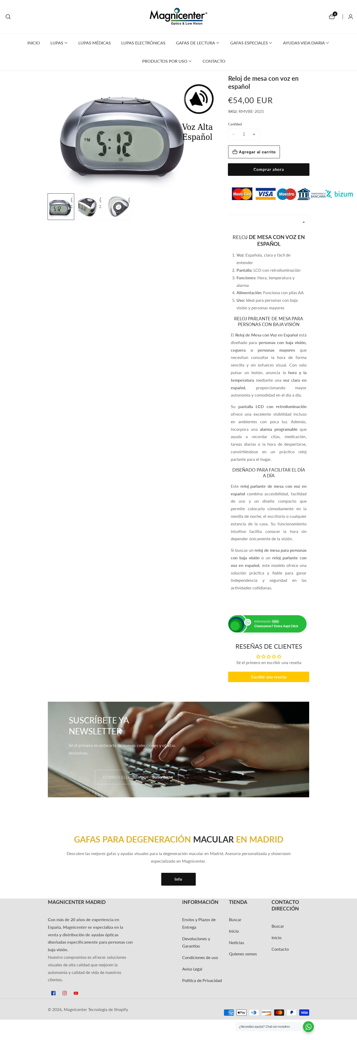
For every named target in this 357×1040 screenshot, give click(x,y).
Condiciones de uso (200, 957)
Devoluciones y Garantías (196, 942)
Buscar (235, 919)
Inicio (33, 42)
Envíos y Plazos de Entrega (199, 923)
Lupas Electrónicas (143, 42)
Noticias (236, 942)
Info (178, 879)
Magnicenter (75, 1009)
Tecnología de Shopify (108, 1009)
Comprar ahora (269, 169)
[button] (56, 43)
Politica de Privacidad (202, 980)
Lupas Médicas (94, 42)
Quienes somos (243, 953)
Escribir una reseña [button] (268, 676)
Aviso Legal (192, 968)
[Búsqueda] (8, 17)
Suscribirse (162, 777)
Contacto (214, 61)
